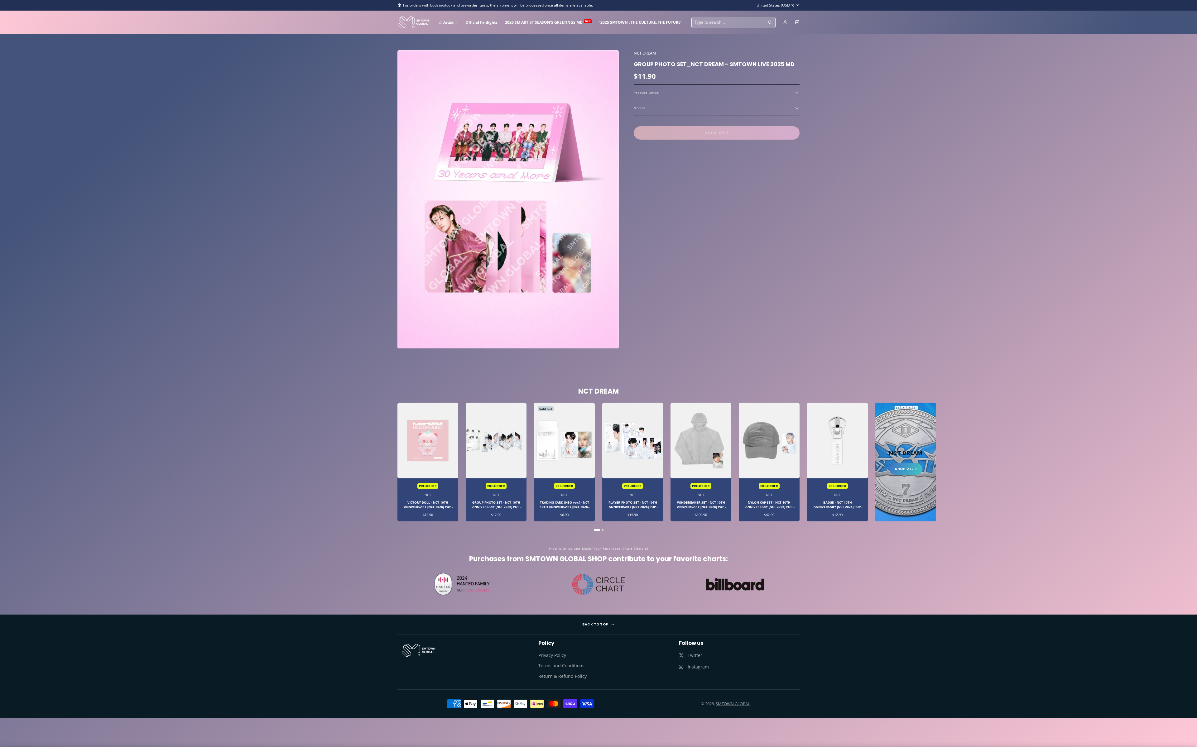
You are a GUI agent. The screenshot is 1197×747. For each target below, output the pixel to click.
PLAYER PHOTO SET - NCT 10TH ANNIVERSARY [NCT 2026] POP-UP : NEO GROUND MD (632, 462)
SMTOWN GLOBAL (733, 703)
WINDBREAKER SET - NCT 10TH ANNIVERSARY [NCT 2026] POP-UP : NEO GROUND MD (701, 462)
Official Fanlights (481, 22)
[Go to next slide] (799, 466)
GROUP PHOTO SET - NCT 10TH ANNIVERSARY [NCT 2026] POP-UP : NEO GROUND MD (496, 462)
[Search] (770, 22)
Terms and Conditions (561, 665)
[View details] (418, 650)
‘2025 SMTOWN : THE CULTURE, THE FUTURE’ (640, 22)
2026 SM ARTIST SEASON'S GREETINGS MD (548, 22)
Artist (448, 22)
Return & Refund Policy (562, 676)
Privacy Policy (552, 655)
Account (785, 22)
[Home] (413, 22)
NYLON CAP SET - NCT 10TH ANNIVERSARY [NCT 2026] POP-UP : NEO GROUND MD (769, 462)
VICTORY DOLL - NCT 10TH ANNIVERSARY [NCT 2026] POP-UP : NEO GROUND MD (427, 462)
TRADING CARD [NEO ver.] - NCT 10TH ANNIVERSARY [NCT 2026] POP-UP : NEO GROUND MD (564, 462)
